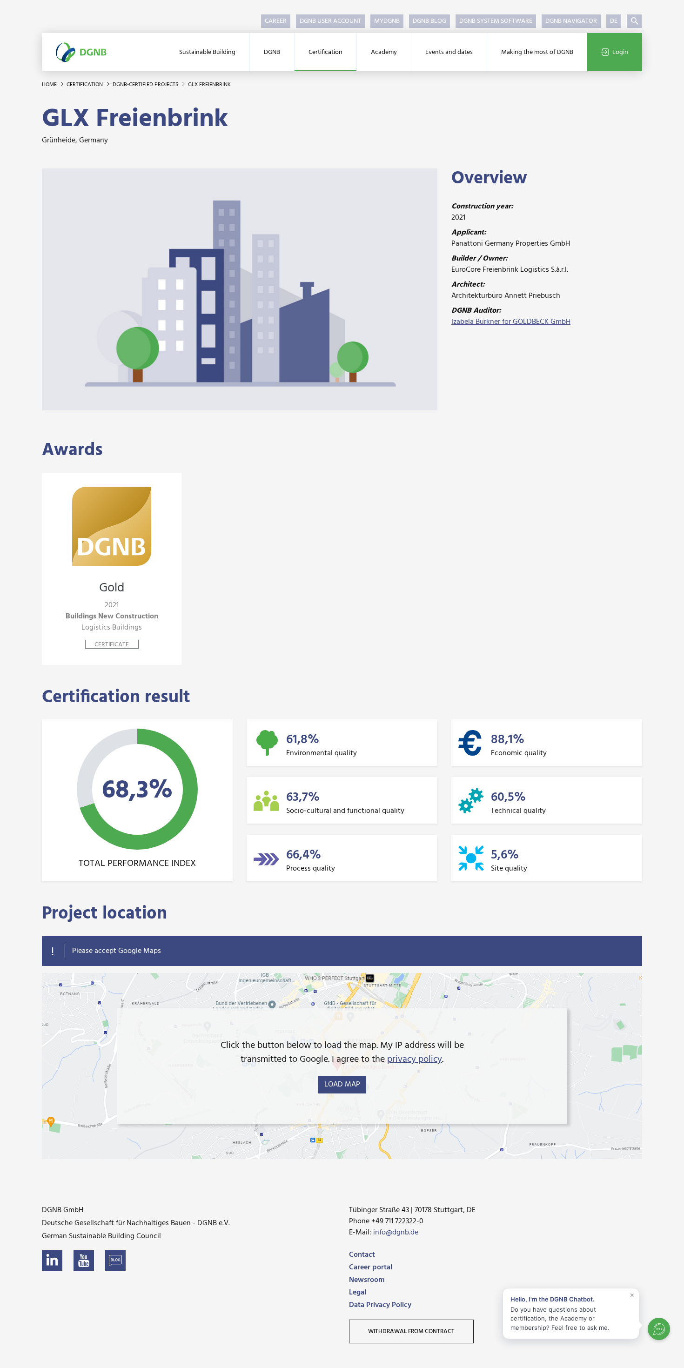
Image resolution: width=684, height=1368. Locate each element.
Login (620, 52)
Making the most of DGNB (537, 52)
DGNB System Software (495, 21)
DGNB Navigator (571, 21)
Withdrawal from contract (411, 1331)
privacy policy (414, 1059)
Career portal (370, 1267)
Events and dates (449, 52)
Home (50, 84)
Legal (357, 1293)
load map (342, 1085)
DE (613, 21)
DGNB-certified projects (146, 84)
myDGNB (387, 21)
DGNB (272, 52)
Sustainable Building (207, 52)
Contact (362, 1255)
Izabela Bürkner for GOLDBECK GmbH (510, 322)
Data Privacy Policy (380, 1305)
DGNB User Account (330, 21)
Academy (384, 52)
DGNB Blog (429, 21)
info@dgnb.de (395, 1233)
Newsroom (366, 1280)
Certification (325, 52)
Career (276, 21)
